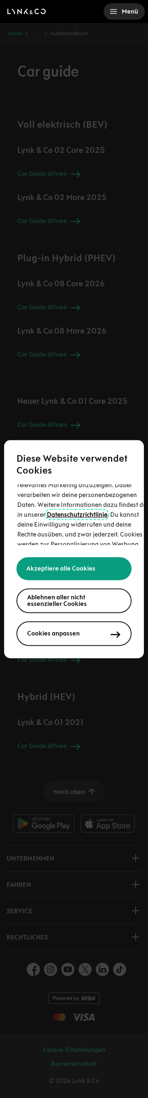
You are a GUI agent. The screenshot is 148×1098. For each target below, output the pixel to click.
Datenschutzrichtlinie (77, 514)
